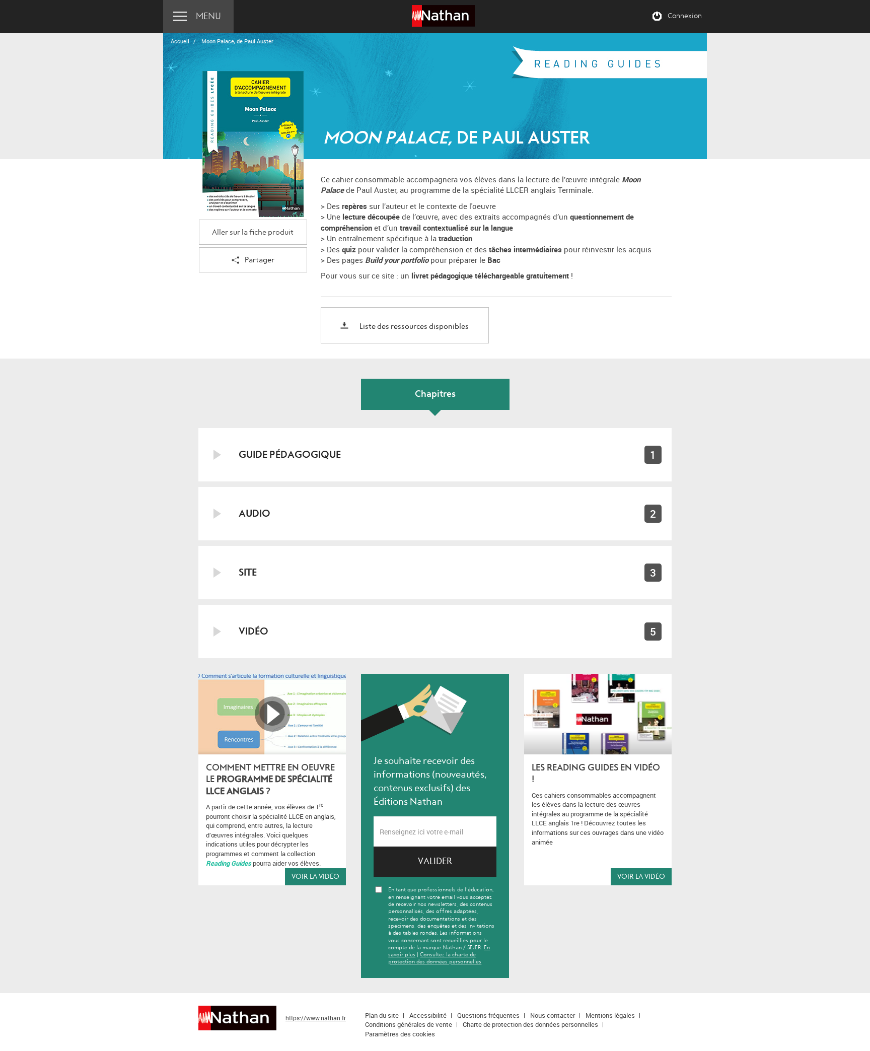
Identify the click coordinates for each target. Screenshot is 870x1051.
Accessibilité (428, 1015)
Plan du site (382, 1015)
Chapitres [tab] (435, 394)
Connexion (685, 16)
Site (248, 572)
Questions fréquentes (488, 1015)
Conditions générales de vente (408, 1024)
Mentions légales (610, 1015)
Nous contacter (552, 1015)
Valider (435, 861)
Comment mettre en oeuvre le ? (270, 779)
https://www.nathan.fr (315, 1018)
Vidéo (253, 631)
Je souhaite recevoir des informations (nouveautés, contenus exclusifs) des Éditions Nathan (430, 781)
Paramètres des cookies (400, 1033)
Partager (259, 260)
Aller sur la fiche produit (253, 232)
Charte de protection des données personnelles (530, 1024)
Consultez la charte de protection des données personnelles (434, 958)
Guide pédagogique (290, 454)
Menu (208, 16)
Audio (254, 513)
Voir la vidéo (315, 876)
